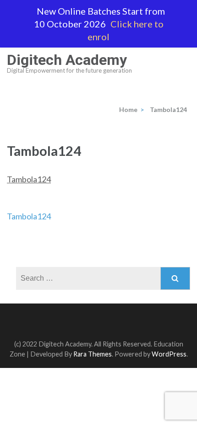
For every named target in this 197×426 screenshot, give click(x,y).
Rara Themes (92, 354)
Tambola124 (29, 179)
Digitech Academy (67, 60)
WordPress (169, 354)
